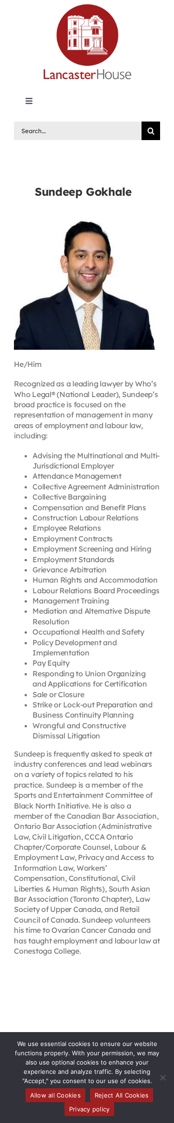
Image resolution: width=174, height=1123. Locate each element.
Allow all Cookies (55, 1095)
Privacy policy (89, 1109)
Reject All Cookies (122, 1095)
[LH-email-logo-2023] (87, 5)
